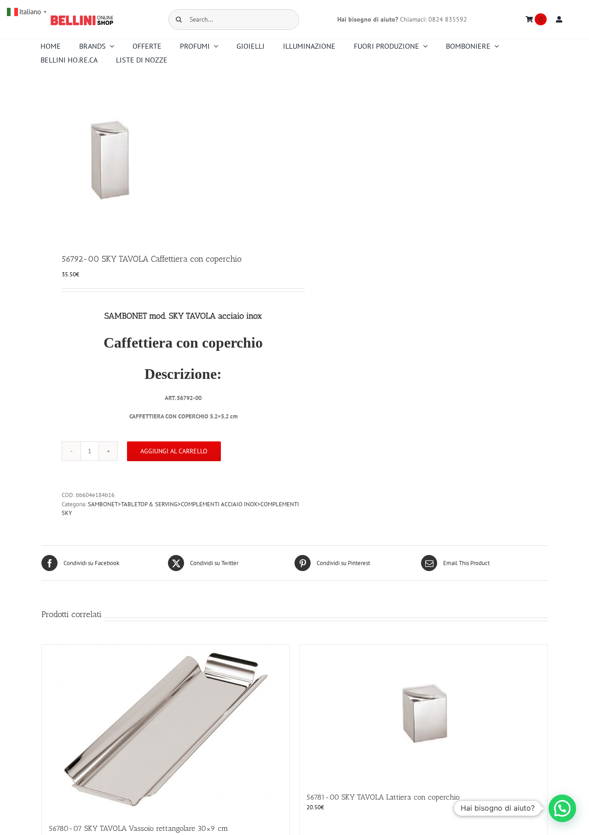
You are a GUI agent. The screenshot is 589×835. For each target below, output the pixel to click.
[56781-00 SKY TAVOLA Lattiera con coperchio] (423, 714)
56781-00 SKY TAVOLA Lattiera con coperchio (383, 797)
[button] (562, 808)
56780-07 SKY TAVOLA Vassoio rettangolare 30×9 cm (138, 828)
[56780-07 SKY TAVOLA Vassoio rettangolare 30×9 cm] (165, 729)
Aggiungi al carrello (174, 451)
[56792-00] (162, 161)
